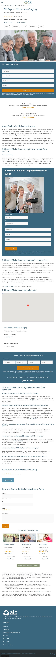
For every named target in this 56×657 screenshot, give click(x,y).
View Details (11, 559)
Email (3, 502)
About (7, 26)
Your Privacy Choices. (16, 618)
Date (6, 220)
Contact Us (6, 629)
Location (15, 26)
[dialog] (5, 656)
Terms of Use (20, 93)
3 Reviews (43, 553)
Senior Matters (43, 544)
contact (39, 591)
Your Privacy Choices (8, 645)
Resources (5, 635)
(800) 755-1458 (8, 22)
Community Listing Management (11, 632)
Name (4, 493)
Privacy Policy (26, 93)
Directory (7, 5)
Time (6, 225)
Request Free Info (28, 90)
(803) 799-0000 (21, 22)
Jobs (41, 26)
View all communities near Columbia (28, 565)
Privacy (4, 618)
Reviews (32, 26)
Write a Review (8, 480)
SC (11, 5)
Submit (6, 526)
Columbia (15, 5)
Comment (5, 513)
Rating (4, 508)
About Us (5, 626)
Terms (8, 618)
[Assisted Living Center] (28, 2)
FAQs (24, 26)
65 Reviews (8, 553)
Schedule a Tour (11, 249)
